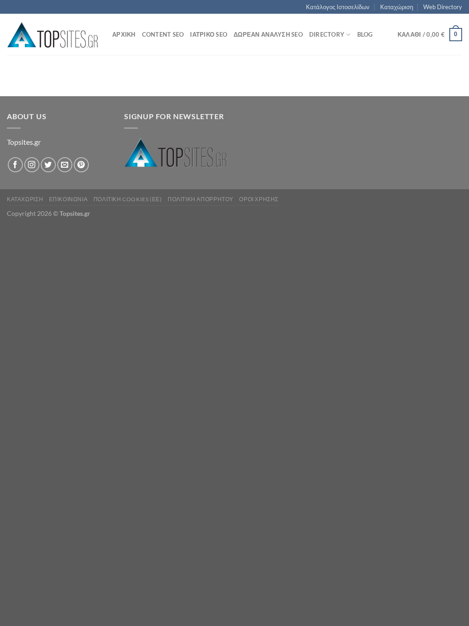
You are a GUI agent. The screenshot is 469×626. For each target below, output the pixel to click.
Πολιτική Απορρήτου (201, 199)
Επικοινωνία (68, 199)
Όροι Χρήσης (258, 199)
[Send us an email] (64, 164)
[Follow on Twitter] (48, 164)
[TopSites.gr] (52, 34)
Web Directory (442, 7)
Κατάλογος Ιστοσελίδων (338, 7)
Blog (365, 34)
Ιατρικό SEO (208, 34)
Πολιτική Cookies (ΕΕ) (127, 199)
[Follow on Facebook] (15, 164)
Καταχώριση (396, 7)
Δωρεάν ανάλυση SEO (268, 34)
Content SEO (163, 34)
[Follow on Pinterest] (81, 164)
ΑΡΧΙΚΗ (124, 34)
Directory (326, 34)
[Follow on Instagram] (31, 164)
